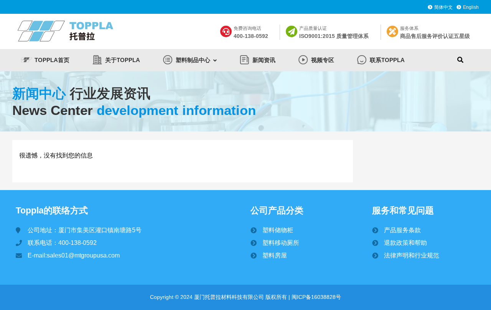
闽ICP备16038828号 (315, 297)
